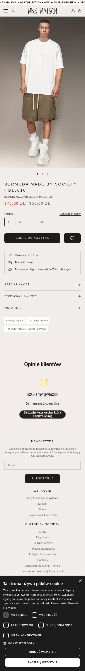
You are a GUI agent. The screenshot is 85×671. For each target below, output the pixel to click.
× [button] (80, 581)
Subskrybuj (42, 478)
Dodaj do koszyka (32, 237)
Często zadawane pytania (42, 498)
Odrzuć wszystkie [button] (42, 652)
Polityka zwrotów (43, 543)
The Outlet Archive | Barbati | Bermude (26, 329)
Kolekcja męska (14, 320)
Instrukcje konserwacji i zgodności (42, 571)
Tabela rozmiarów (70, 213)
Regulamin (42, 537)
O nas (42, 531)
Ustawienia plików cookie (42, 515)
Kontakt (42, 503)
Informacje (42, 560)
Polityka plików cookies (42, 554)
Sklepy (43, 509)
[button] (42, 643)
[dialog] (42, 623)
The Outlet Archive (38, 320)
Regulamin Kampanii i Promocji (42, 565)
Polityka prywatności (43, 548)
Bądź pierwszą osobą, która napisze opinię (42, 414)
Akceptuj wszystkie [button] (42, 662)
